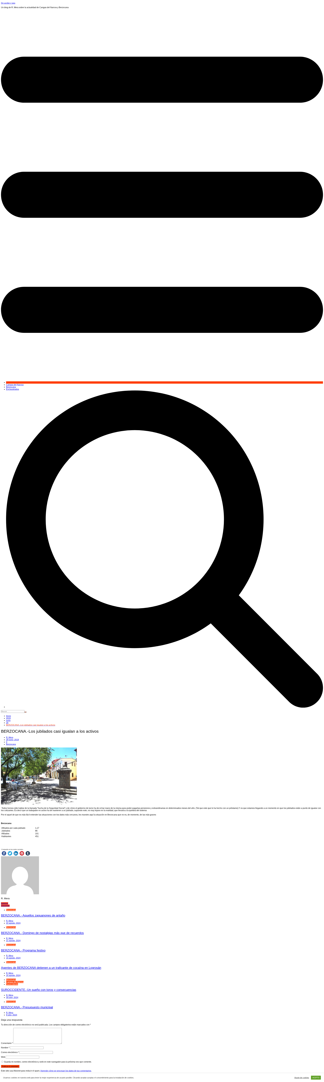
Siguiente (5, 906)
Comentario (7, 1043)
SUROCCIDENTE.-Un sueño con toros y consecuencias (38, 989)
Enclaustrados (12, 389)
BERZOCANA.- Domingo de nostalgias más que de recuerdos (42, 933)
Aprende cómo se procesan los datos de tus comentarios (65, 1071)
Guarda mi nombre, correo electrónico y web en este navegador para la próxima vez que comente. (48, 1062)
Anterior (4, 903)
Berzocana (11, 387)
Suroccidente (12, 984)
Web (3, 1057)
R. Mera (9, 737)
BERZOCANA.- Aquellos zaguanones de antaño (33, 915)
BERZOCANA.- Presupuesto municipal (27, 1007)
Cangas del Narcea (15, 385)
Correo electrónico (10, 1052)
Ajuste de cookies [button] (301, 1078)
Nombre (5, 1048)
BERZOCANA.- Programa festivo (23, 950)
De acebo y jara (8, 3)
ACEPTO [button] (315, 1078)
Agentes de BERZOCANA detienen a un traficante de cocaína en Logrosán (51, 967)
